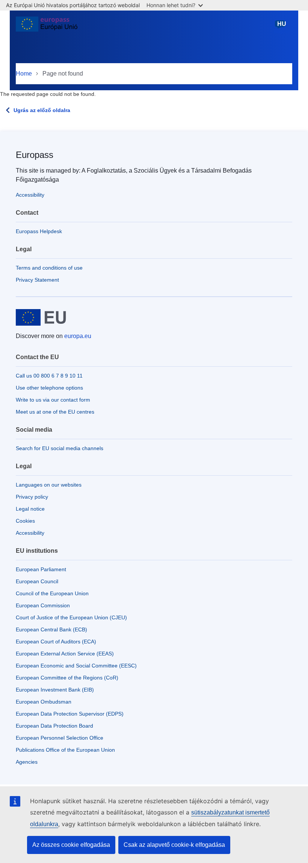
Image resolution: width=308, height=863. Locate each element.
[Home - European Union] (46, 27)
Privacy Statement (37, 280)
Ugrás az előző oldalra (42, 110)
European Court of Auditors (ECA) (56, 642)
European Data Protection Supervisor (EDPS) (70, 714)
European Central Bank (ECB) (51, 629)
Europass (34, 155)
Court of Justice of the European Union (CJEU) (71, 617)
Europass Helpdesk (39, 231)
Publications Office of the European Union (65, 750)
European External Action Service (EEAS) (65, 654)
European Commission (43, 605)
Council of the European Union (52, 593)
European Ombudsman (43, 702)
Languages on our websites (49, 485)
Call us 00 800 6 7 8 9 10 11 (49, 376)
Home (24, 73)
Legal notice (30, 509)
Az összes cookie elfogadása (71, 845)
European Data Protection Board (54, 726)
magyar (281, 27)
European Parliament (41, 569)
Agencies (27, 762)
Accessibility (30, 195)
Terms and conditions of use (49, 268)
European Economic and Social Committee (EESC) (76, 666)
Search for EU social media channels (59, 448)
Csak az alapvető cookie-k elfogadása (174, 845)
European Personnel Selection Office (59, 738)
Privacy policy (32, 497)
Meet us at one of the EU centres (55, 412)
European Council (37, 581)
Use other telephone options (49, 388)
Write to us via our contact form (53, 400)
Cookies (25, 521)
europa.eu (77, 336)
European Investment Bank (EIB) (55, 690)
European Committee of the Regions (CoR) (67, 678)
